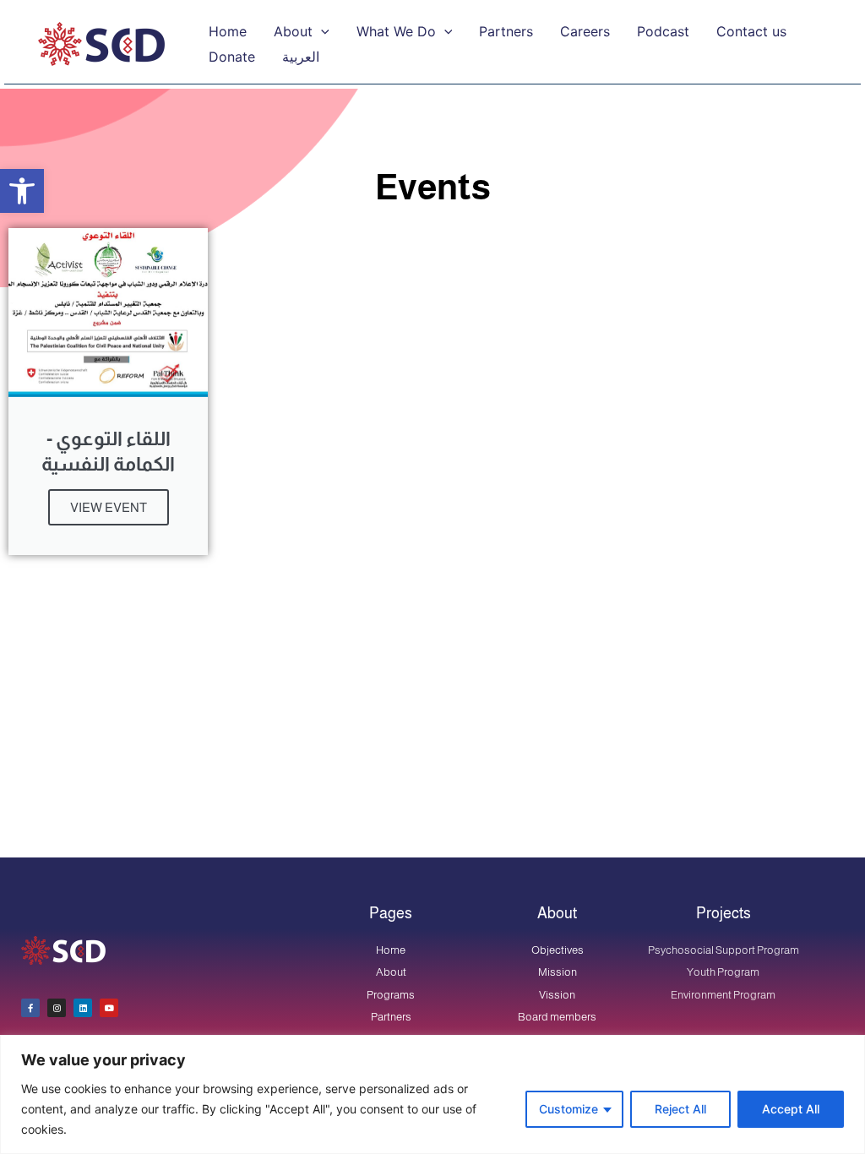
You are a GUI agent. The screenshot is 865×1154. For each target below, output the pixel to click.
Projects (723, 913)
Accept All (790, 1109)
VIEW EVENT (108, 507)
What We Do (396, 31)
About (293, 31)
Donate (232, 56)
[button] (22, 191)
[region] (432, 1094)
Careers (585, 31)
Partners (506, 31)
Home (228, 31)
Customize (568, 1109)
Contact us (751, 31)
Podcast (663, 31)
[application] (321, 31)
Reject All (680, 1109)
